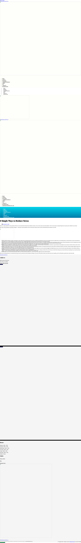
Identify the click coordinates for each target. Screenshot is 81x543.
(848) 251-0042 (5, 263)
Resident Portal (2, 463)
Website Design (72, 541)
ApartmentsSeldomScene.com (29, 541)
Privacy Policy (2, 458)
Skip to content (2, 0)
